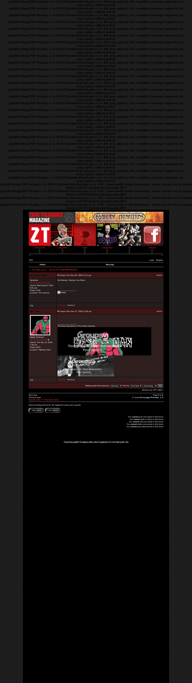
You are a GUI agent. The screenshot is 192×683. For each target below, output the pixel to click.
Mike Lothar (93, 442)
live (129, 247)
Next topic (33, 395)
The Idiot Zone (39, 270)
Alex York (125, 442)
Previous (155, 397)
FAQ (31, 260)
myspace (152, 247)
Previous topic (35, 397)
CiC (109, 442)
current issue (107, 247)
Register (159, 260)
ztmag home (39, 247)
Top (31, 305)
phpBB (75, 442)
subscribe (62, 247)
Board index (35, 400)
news (84, 247)
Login (151, 260)
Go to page (145, 397)
